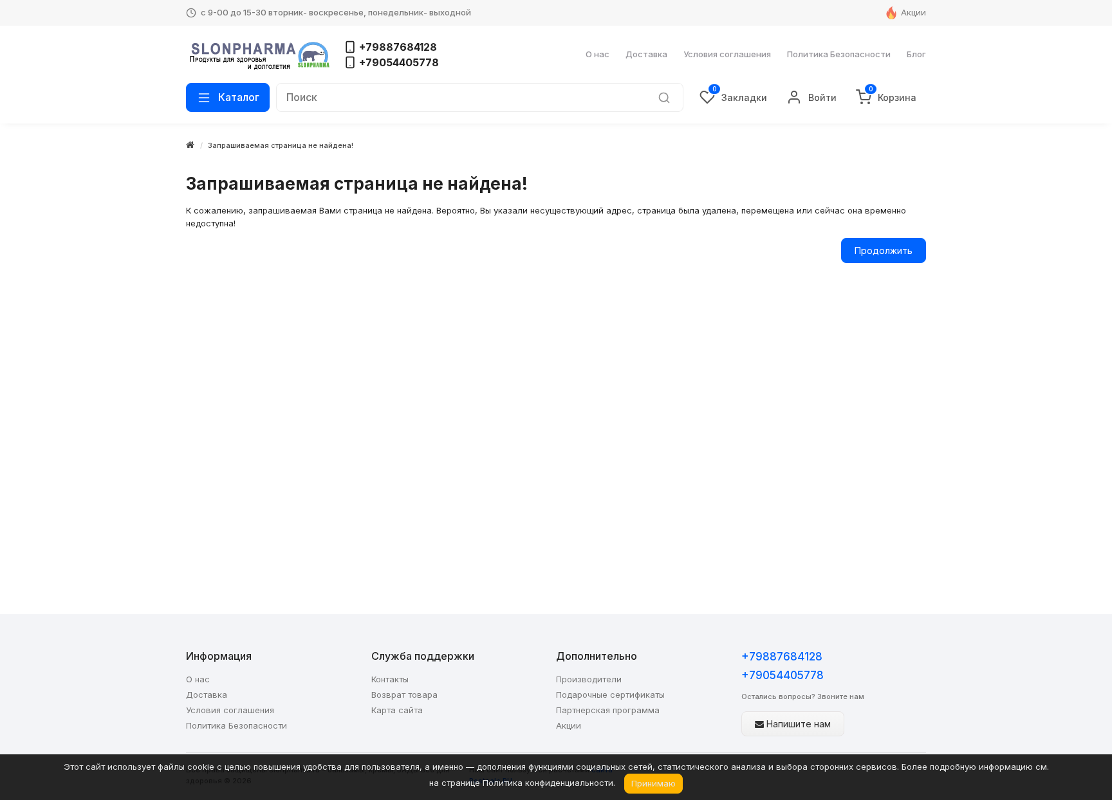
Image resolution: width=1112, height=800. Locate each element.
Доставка (646, 54)
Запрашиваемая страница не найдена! (280, 145)
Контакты (390, 679)
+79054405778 (782, 675)
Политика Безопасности (839, 54)
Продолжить (884, 250)
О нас (597, 54)
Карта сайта (397, 710)
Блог (916, 54)
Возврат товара (404, 694)
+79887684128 (781, 656)
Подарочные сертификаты (610, 694)
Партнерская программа (608, 710)
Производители (589, 679)
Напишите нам (797, 723)
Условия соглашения (727, 54)
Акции (913, 12)
